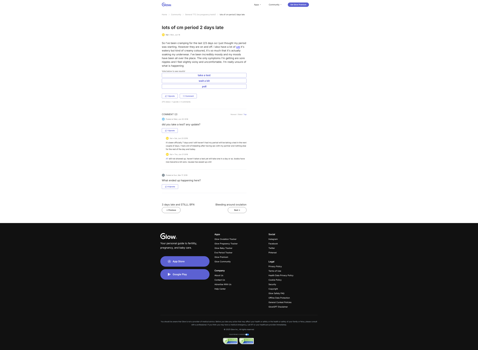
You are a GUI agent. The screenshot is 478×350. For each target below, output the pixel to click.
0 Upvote (171, 187)
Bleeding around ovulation (230, 204)
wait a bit (204, 80)
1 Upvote (171, 96)
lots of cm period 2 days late (232, 14)
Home (164, 14)
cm (238, 46)
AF (167, 158)
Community (176, 14)
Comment (189, 96)
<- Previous (171, 210)
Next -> (237, 210)
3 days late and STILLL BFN (178, 204)
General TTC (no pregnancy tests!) (200, 14)
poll (204, 86)
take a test (204, 75)
